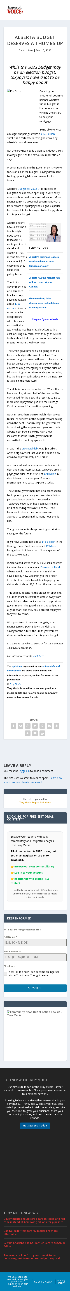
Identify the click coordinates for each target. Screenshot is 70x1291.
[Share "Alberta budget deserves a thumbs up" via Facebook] (13, 726)
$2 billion (51, 546)
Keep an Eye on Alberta (45, 319)
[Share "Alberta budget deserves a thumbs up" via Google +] (27, 726)
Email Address (13, 951)
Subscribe (35, 988)
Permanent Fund (50, 567)
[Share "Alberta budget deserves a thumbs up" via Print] (42, 733)
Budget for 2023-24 (29, 188)
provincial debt (30, 448)
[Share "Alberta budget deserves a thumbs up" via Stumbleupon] (27, 733)
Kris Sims (27, 50)
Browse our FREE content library (34, 866)
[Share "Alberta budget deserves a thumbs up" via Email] (35, 733)
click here (38, 656)
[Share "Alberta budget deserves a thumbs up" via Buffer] (56, 726)
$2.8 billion (50, 474)
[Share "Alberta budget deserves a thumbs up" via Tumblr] (35, 726)
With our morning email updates (22, 929)
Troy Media (16, 684)
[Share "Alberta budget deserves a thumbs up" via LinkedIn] (49, 726)
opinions (17, 666)
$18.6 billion (48, 541)
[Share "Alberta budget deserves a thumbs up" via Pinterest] (42, 726)
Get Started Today (35, 1125)
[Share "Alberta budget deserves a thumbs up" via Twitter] (20, 726)
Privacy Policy (61, 1281)
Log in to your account (28, 872)
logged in (24, 771)
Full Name (10, 937)
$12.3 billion (48, 134)
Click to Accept (44, 1281)
